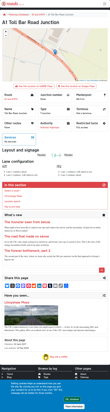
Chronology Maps (13, 196)
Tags (46, 377)
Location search (12, 201)
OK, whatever (72, 399)
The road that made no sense (26, 236)
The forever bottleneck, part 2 (27, 250)
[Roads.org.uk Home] (13, 4)
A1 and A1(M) (38, 14)
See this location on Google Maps (78, 86)
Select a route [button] (12, 190)
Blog (9, 377)
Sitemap (84, 377)
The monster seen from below (27, 222)
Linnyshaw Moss (16, 302)
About (83, 373)
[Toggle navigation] (104, 4)
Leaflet (81, 80)
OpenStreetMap (92, 80)
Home (10, 373)
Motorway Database (19, 14)
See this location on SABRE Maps (36, 86)
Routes (47, 373)
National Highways (49, 127)
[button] (55, 52)
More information (74, 406)
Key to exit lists (12, 206)
